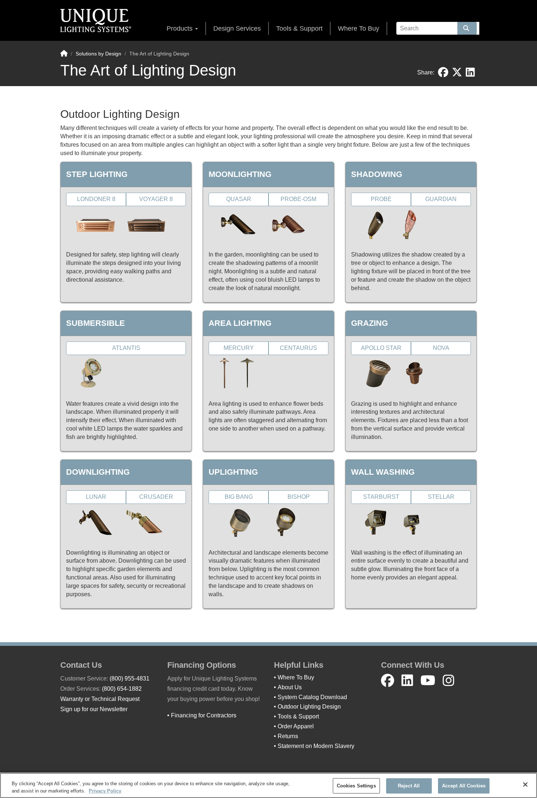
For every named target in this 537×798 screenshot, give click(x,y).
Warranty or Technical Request (100, 699)
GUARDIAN (441, 199)
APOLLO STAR (381, 348)
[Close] (525, 784)
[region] (268, 785)
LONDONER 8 (96, 199)
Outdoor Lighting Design (309, 706)
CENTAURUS (298, 348)
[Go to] (467, 28)
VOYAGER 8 (156, 199)
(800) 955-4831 (129, 678)
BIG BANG (239, 497)
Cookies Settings (356, 786)
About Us (290, 687)
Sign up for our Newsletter (93, 709)
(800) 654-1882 (122, 689)
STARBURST (381, 497)
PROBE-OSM (298, 199)
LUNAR (96, 497)
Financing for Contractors (203, 715)
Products (180, 28)
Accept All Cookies (463, 786)
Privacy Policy (105, 790)
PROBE (381, 199)
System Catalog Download (312, 697)
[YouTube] (427, 680)
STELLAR (441, 497)
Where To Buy (358, 28)
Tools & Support (299, 28)
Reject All (409, 786)
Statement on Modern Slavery (316, 746)
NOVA (441, 348)
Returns (288, 736)
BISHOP (298, 497)
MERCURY (239, 348)
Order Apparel (296, 726)
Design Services (237, 28)
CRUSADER (156, 497)
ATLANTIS (126, 348)
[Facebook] (387, 680)
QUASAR (238, 199)
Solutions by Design (98, 54)
